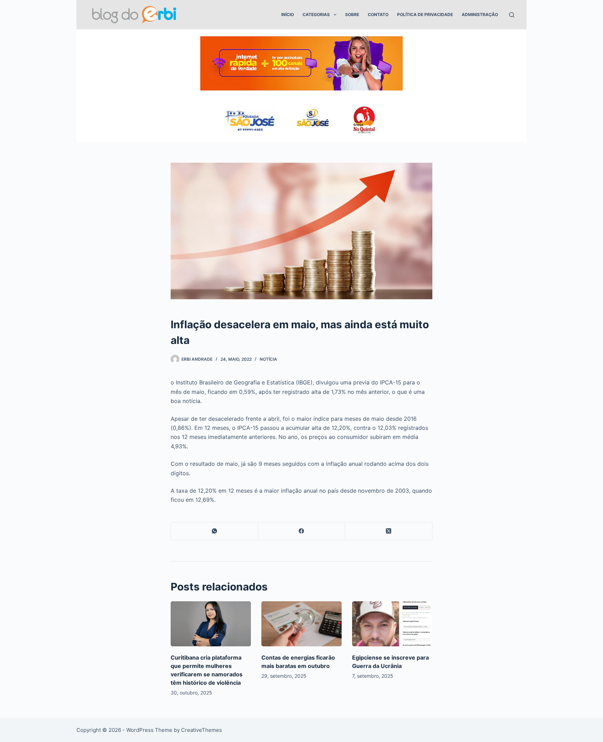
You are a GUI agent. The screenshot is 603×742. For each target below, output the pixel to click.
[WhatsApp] (214, 531)
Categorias (316, 14)
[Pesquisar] (511, 14)
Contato (378, 14)
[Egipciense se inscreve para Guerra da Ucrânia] (392, 623)
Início (287, 14)
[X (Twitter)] (388, 531)
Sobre (352, 14)
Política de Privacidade (425, 14)
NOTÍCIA (268, 359)
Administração (480, 14)
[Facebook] (301, 531)
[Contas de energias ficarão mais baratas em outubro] (301, 623)
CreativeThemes (201, 730)
